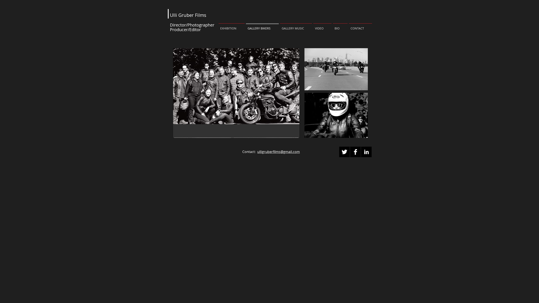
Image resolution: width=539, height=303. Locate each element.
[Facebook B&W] (355, 152)
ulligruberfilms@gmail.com (278, 151)
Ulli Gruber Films (188, 15)
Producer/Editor (186, 29)
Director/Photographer (192, 25)
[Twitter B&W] (344, 152)
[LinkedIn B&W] (366, 152)
